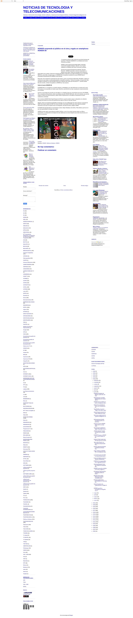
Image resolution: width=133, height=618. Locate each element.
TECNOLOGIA (26, 499)
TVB (24, 541)
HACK (36, 17)
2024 (94, 375)
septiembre (96, 386)
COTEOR (25, 289)
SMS (24, 463)
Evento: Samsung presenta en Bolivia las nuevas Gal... (100, 447)
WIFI (24, 563)
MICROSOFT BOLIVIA (28, 403)
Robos (24, 444)
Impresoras (25, 356)
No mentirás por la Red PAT (31, 70)
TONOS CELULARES (28, 531)
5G (24, 215)
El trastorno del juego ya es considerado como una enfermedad (103, 192)
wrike (24, 569)
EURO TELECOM (27, 313)
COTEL (56, 17)
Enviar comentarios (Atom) (66, 190)
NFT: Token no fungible (28, 410)
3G (24, 210)
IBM (24, 354)
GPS (24, 332)
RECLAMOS (26, 435)
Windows (25, 567)
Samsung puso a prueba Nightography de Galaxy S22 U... (99, 399)
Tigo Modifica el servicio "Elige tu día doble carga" (100, 410)
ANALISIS (25, 225)
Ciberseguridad (26, 258)
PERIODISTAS (26, 424)
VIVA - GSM (25, 554)
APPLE (24, 230)
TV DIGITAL (25, 537)
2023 (94, 376)
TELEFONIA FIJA (27, 514)
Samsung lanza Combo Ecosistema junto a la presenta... (99, 420)
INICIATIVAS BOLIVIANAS (29, 363)
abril (95, 494)
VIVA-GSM (67, 17)
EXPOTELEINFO (27, 320)
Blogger (71, 615)
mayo (95, 492)
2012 (94, 519)
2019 (94, 506)
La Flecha (94, 365)
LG (24, 394)
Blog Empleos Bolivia (98, 116)
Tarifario (93, 44)
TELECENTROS (26, 506)
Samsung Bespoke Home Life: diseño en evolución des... (100, 465)
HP (24, 350)
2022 (94, 378)
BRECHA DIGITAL (27, 250)
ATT (51, 17)
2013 (94, 518)
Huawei (24, 352)
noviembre (96, 382)
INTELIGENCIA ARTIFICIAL (29, 368)
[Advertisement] (64, 30)
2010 (94, 523)
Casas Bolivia (96, 144)
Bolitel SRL (25, 244)
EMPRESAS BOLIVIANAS (28, 301)
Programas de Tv (27, 428)
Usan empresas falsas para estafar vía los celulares (29, 84)
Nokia (24, 414)
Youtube (25, 573)
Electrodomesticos (27, 299)
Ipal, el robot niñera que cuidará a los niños (31, 95)
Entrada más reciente (43, 185)
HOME (25, 17)
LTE (24, 396)
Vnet (24, 556)
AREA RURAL (26, 232)
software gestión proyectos (29, 470)
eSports (25, 309)
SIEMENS (25, 454)
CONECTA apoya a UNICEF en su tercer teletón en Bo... (100, 436)
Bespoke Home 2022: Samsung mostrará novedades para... (98, 477)
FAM (24, 322)
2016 (94, 512)
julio (95, 389)
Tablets (24, 493)
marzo (95, 496)
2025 (94, 373)
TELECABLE (26, 502)
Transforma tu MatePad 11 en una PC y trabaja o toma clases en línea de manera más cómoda (29, 49)
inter (24, 371)
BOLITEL (25, 242)
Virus (24, 552)
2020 (94, 504)
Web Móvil (25, 560)
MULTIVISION (26, 406)
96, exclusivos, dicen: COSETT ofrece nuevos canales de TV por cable (28, 129)
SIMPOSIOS (26, 456)
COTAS (61, 17)
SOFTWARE (26, 465)
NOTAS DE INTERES (27, 417)
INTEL (24, 366)
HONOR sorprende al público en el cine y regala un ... (100, 469)
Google (24, 329)
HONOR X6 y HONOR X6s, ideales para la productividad (29, 54)
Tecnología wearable (98, 94)
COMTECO (25, 266)
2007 (94, 529)
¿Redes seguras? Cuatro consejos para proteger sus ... (99, 432)
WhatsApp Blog (96, 203)
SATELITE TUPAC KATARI (29, 451)
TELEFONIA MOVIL (27, 517)
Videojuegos (26, 548)
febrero (96, 498)
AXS (47, 17)
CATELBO (25, 256)
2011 (94, 521)
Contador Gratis (26, 594)
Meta (24, 400)
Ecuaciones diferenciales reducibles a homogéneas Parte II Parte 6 (103, 184)
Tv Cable (25, 535)
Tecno (24, 497)
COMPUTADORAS (27, 264)
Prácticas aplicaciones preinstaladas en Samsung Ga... (100, 481)
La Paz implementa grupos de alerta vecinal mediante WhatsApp (103, 206)
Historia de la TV (26, 346)
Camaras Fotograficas (28, 252)
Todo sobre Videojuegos (99, 190)
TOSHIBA (25, 533)
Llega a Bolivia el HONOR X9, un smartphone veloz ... (100, 452)
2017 (94, 510)
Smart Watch (26, 460)
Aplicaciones (26, 227)
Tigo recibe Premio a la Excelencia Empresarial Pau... (99, 443)
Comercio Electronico (28, 262)
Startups (25, 491)
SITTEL (25, 458)
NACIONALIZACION (27, 408)
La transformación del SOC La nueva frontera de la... (100, 455)
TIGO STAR (25, 528)
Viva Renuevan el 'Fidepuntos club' (31, 168)
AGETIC (25, 223)
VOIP (24, 558)
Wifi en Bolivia (96, 226)
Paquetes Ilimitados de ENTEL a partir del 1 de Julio (99, 394)
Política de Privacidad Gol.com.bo (100, 95)
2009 (94, 525)
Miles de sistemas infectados (31, 155)
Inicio (64, 185)
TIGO (73, 17)
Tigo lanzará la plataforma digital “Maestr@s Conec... (100, 428)
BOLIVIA (25, 246)
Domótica (25, 295)
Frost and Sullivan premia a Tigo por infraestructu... (100, 459)
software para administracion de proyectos (27, 480)
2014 (94, 516)
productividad (26, 426)
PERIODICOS (26, 422)
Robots (31, 17)
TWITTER (25, 543)
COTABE (25, 278)
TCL (24, 495)
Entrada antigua (84, 185)
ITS (24, 387)
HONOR (83, 17)
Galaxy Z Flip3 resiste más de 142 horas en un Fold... (100, 440)
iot (23, 382)
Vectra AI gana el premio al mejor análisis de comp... (100, 413)
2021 (94, 502)
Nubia (24, 420)
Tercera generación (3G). (28, 107)
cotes (24, 291)
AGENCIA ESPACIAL (27, 221)
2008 (94, 527)
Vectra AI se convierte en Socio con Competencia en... (99, 406)
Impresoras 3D (26, 358)
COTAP (24, 280)
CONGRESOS (26, 274)
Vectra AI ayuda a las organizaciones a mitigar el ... (100, 485)
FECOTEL (25, 324)
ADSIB (24, 217)
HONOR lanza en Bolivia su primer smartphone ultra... (100, 402)
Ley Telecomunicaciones (28, 391)
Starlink (24, 489)
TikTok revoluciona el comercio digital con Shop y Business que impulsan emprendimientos (102, 133)
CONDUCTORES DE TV (28, 271)
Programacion (96, 216)
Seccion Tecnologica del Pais (98, 363)
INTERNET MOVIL (27, 376)
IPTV (24, 384)
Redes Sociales (26, 437)
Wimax (24, 565)
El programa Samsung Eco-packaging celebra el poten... (100, 472)
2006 (94, 531)
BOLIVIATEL (26, 248)
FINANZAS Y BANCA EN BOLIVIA (100, 104)
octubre (96, 384)
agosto (95, 388)
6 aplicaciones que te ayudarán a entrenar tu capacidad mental (28, 44)
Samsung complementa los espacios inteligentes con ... (100, 416)
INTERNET (42, 17)
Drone (24, 297)
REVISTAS (25, 442)
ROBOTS (25, 447)
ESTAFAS (25, 311)
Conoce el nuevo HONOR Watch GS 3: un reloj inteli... (99, 425)
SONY (24, 487)
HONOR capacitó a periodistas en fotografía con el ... (100, 489)
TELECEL (25, 504)
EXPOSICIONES (26, 315)
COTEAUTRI (26, 284)
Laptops (25, 389)
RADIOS (25, 433)
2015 (94, 514)
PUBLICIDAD (26, 430)
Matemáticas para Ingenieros (100, 181)
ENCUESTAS (26, 305)
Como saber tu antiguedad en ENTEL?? (32, 142)
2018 (94, 508)
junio (95, 391)
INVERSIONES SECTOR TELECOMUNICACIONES (29, 379)
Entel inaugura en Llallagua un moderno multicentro (29, 119)
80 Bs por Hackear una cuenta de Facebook (31, 63)
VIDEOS (57, 143)
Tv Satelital (25, 539)
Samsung (25, 449)
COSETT (25, 276)
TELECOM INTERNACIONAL (27, 509)
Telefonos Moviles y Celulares (100, 168)
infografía (25, 361)
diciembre (96, 380)
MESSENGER (26, 398)
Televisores (25, 524)
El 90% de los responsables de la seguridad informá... (100, 462)
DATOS (24, 293)
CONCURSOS (26, 268)
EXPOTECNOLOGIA (27, 318)
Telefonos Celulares (51, 143)
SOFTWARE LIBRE (27, 473)
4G (24, 213)
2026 (94, 371)
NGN (24, 412)
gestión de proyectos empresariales (27, 327)
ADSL (24, 219)
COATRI (25, 260)
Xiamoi (24, 571)
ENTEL (77, 17)
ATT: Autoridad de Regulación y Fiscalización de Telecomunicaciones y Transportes (29, 236)
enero (95, 500)
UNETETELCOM (27, 545)
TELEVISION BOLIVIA (28, 521)
